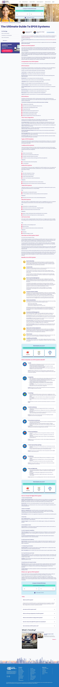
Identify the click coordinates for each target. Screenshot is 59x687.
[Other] (50, 352)
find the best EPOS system (50, 39)
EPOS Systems (6, 22)
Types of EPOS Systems (5, 37)
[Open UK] (54, 1)
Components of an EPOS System (7, 35)
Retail (39, 354)
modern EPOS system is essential (27, 36)
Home (2, 22)
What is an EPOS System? (5, 33)
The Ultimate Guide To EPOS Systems (48, 634)
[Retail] (39, 352)
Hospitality (28, 354)
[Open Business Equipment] (43, 1)
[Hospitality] (28, 352)
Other (50, 354)
